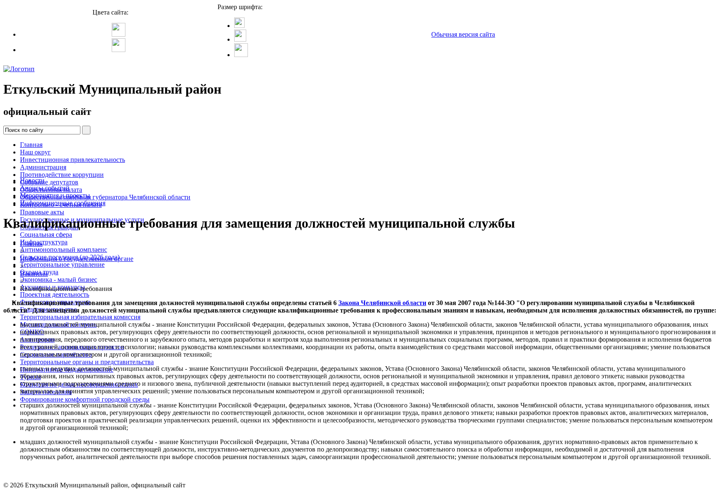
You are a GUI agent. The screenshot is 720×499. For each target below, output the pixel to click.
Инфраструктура (44, 242)
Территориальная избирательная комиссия (80, 316)
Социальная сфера (46, 234)
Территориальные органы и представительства (87, 361)
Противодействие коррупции (62, 174)
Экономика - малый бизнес (58, 279)
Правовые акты (42, 212)
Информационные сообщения (62, 202)
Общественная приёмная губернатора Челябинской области (105, 197)
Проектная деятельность (54, 294)
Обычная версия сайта (463, 34)
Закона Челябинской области (382, 302)
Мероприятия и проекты (55, 195)
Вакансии (34, 273)
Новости (32, 180)
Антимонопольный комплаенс (63, 249)
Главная (31, 144)
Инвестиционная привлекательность (72, 159)
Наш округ (35, 152)
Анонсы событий (45, 187)
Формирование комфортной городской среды (85, 399)
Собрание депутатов (49, 182)
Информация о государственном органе (76, 258)
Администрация (43, 167)
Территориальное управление (62, 264)
